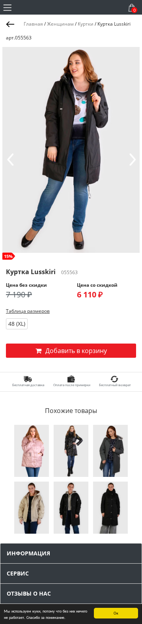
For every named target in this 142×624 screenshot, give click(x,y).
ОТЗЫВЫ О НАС (29, 593)
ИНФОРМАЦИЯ (28, 553)
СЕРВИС (18, 573)
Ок (116, 613)
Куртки (85, 24)
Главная (33, 24)
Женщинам (60, 24)
